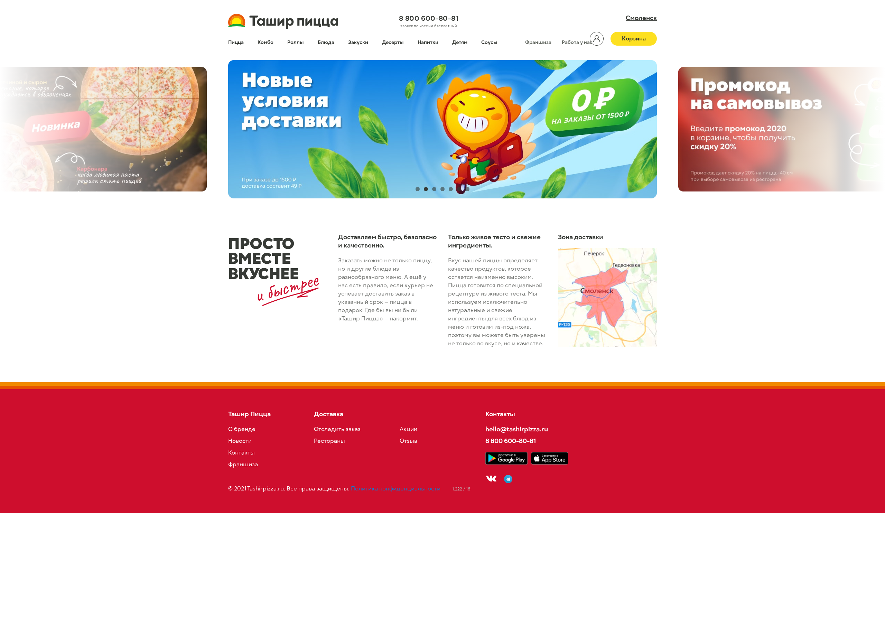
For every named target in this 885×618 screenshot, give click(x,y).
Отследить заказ (337, 429)
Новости (240, 441)
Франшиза (538, 42)
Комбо (265, 42)
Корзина (634, 39)
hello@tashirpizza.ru (516, 429)
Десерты (393, 42)
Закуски (358, 42)
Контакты (241, 453)
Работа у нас (577, 42)
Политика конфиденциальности (395, 489)
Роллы (295, 42)
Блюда (326, 42)
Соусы (489, 42)
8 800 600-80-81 (428, 18)
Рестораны (329, 441)
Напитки (428, 42)
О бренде (241, 429)
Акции (408, 429)
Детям (459, 42)
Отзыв (408, 441)
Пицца (236, 42)
